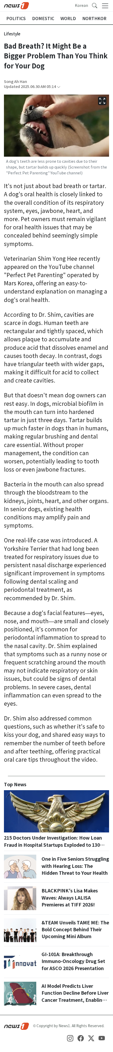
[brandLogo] (16, 5)
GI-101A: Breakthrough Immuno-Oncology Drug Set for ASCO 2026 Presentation (73, 961)
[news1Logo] (16, 1026)
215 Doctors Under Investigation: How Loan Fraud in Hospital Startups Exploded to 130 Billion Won (53, 845)
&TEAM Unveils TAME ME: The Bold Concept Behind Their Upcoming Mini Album (75, 930)
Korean (81, 5)
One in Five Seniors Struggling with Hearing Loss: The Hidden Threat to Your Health (75, 866)
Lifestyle (12, 33)
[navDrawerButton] (105, 6)
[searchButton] (94, 5)
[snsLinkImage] (70, 1038)
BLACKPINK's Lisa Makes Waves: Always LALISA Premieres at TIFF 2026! (70, 898)
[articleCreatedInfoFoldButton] (58, 86)
